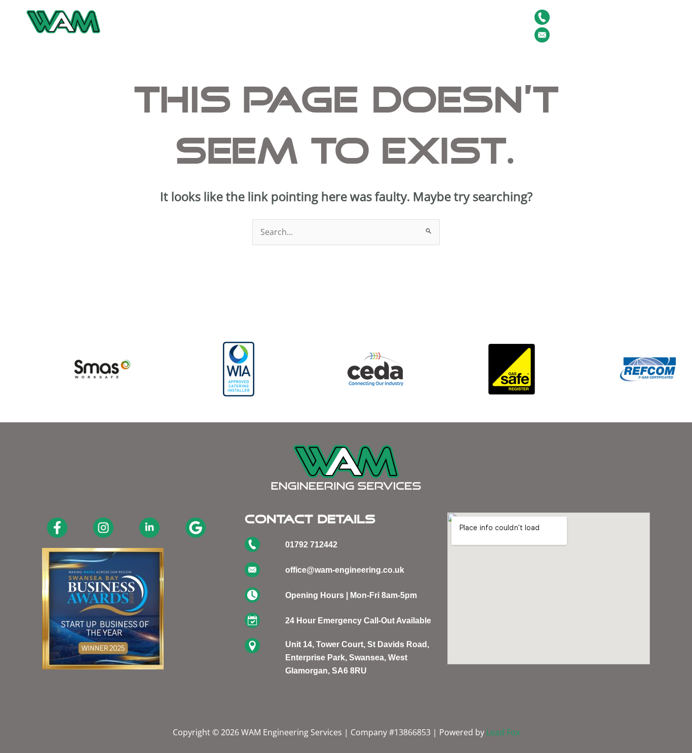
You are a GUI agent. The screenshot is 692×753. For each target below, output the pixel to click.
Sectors (304, 25)
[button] (252, 25)
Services (247, 25)
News (354, 25)
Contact (461, 25)
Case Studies (405, 25)
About (203, 25)
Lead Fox (503, 732)
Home (164, 25)
